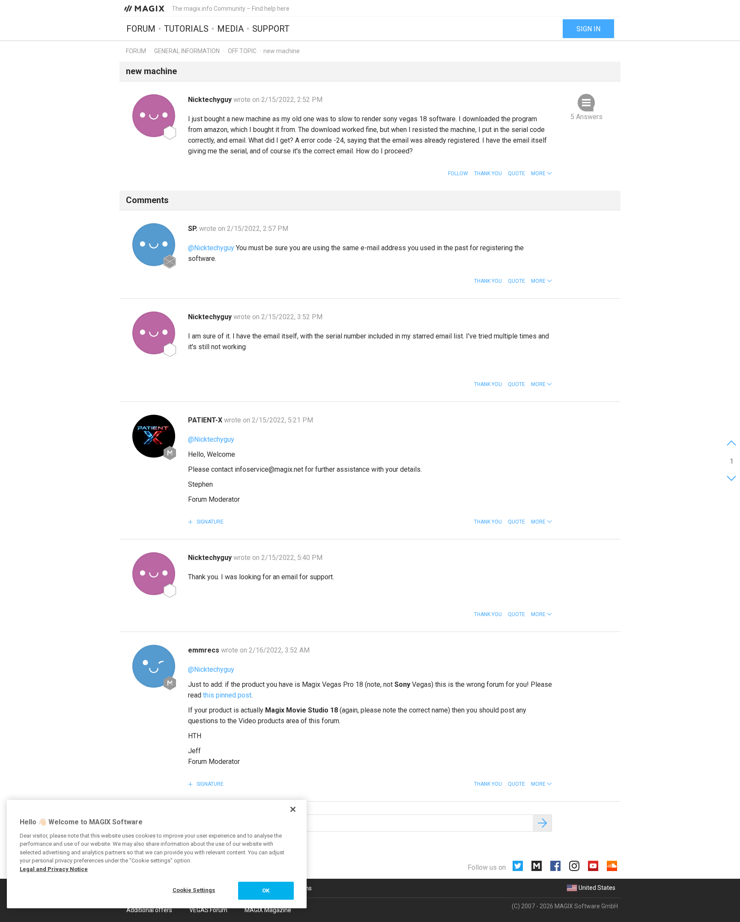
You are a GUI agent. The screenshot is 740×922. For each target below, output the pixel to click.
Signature (209, 522)
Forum (140, 29)
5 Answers (586, 117)
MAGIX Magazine (268, 910)
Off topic (242, 51)
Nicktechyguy (210, 100)
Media (230, 29)
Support (270, 29)
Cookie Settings (194, 890)
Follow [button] (458, 174)
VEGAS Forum (208, 910)
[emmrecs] (153, 666)
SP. (193, 229)
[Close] (292, 809)
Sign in (588, 29)
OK (265, 890)
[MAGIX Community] (144, 8)
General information (187, 51)
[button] (541, 174)
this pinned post (227, 695)
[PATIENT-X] (153, 436)
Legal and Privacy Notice (54, 869)
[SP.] (153, 244)
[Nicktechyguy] (153, 115)
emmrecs (204, 650)
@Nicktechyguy (211, 248)
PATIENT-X (206, 420)
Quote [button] (516, 174)
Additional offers (149, 910)
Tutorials (186, 29)
